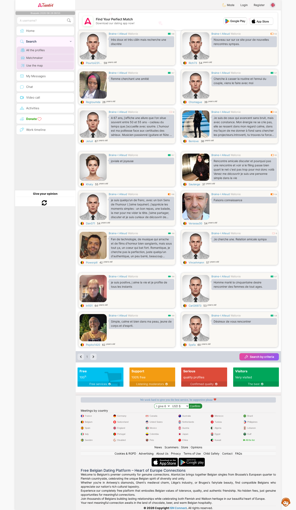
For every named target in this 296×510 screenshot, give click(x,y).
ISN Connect (178, 508)
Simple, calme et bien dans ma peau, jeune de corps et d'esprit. (141, 323)
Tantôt (47, 5)
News (158, 447)
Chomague (195, 102)
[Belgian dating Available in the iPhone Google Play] (192, 459)
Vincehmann (196, 262)
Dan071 (90, 223)
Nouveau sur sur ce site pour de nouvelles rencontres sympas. (241, 42)
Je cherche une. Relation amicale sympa (240, 239)
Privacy (176, 453)
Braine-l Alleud (118, 33)
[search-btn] (68, 20)
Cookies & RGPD (125, 453)
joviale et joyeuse (122, 161)
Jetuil (89, 141)
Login (244, 5)
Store (184, 447)
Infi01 (89, 305)
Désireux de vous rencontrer (232, 321)
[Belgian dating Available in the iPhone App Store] (165, 459)
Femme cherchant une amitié (130, 78)
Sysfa (192, 344)
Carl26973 (195, 305)
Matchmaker (34, 57)
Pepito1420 (93, 344)
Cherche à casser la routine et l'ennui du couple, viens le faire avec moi (240, 81)
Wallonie (133, 33)
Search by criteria (262, 356)
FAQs (238, 453)
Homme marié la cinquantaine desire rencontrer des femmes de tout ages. (238, 284)
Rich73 (193, 63)
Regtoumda (93, 102)
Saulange (194, 184)
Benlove (194, 141)
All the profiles (35, 50)
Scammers (171, 447)
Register (259, 5)
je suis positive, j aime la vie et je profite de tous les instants (139, 284)
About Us (162, 453)
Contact (227, 453)
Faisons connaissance (228, 200)
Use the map (34, 65)
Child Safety (211, 453)
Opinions (196, 447)
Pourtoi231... (94, 63)
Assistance (286, 502)
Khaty (89, 184)
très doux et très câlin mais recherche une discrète (138, 42)
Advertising (146, 453)
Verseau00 (195, 223)
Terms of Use (192, 453)
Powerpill (91, 262)
